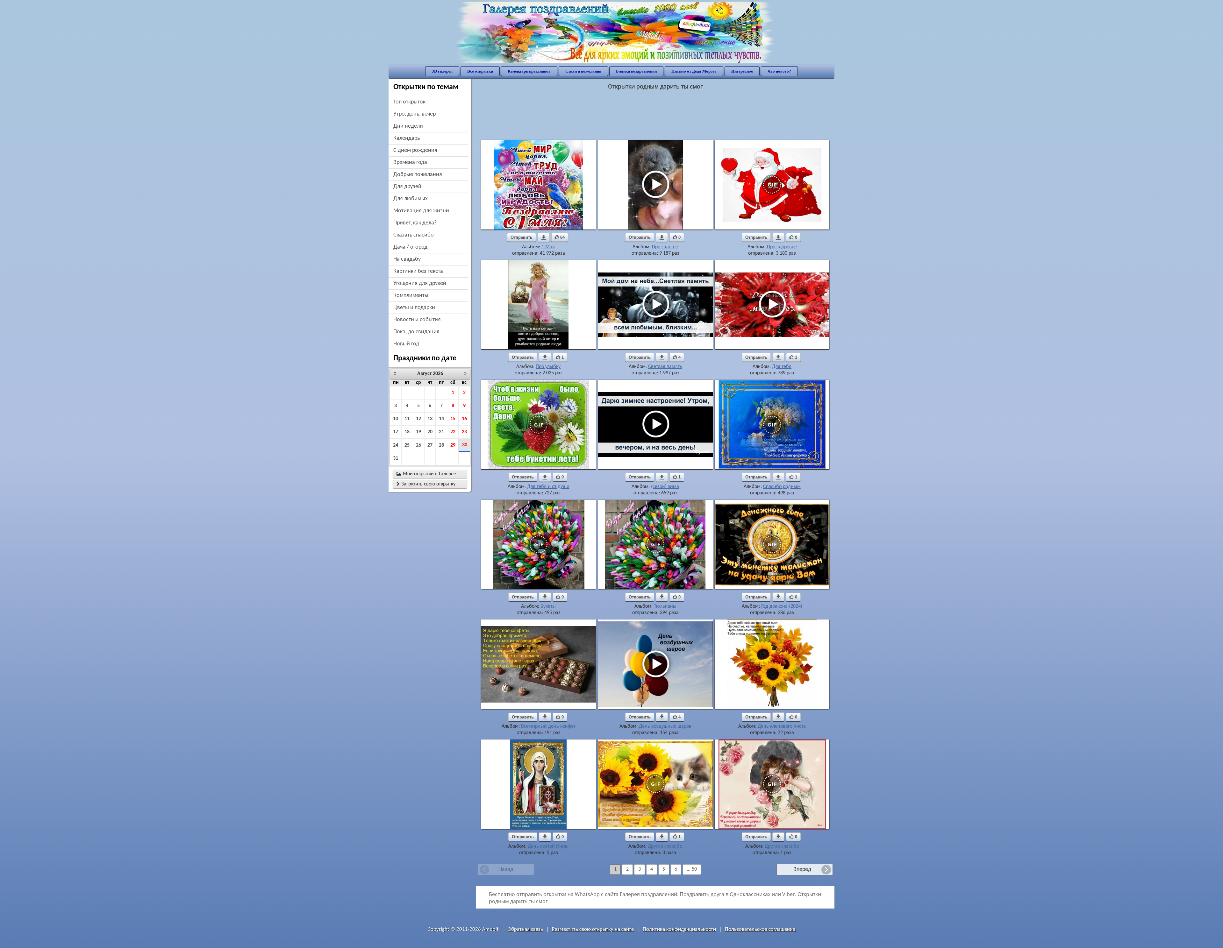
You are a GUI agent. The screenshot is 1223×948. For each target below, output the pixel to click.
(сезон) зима (665, 486)
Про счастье (665, 247)
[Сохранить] (544, 237)
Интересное (742, 71)
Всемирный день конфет (548, 726)
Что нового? (779, 71)
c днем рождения (415, 150)
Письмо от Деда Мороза (694, 71)
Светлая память (665, 366)
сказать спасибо (413, 235)
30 (464, 445)
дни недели (408, 126)
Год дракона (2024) (781, 606)
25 (407, 445)
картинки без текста (418, 271)
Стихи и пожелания (583, 71)
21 (441, 432)
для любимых (410, 199)
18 (407, 432)
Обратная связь (525, 929)
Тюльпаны (665, 606)
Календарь (406, 138)
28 (441, 445)
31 (395, 458)
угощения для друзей (419, 283)
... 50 (692, 869)
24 (395, 445)
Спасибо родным (782, 486)
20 (430, 432)
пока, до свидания (416, 332)
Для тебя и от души (548, 486)
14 (441, 418)
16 (464, 418)
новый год (406, 344)
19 (418, 432)
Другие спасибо (665, 846)
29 (452, 445)
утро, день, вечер (414, 114)
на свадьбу (407, 259)
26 (418, 445)
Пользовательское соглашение (760, 929)
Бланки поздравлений (636, 71)
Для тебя (781, 366)
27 (430, 445)
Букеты (548, 606)
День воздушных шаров (665, 726)
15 (452, 418)
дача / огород (410, 247)
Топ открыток (409, 102)
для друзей (407, 187)
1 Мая (548, 247)
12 (418, 418)
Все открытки (480, 71)
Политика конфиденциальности (679, 929)
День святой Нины (548, 846)
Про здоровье (782, 247)
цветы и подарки (414, 308)
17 (395, 432)
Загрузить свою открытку (426, 484)
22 (452, 432)
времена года (410, 162)
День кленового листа (782, 726)
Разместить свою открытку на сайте (593, 929)
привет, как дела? (415, 223)
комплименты (410, 296)
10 (395, 418)
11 (407, 418)
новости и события (417, 320)
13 (430, 418)
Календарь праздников (529, 71)
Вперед (802, 870)
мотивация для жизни (421, 211)
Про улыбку (548, 366)
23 (464, 432)
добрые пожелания (417, 175)
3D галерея (442, 71)
